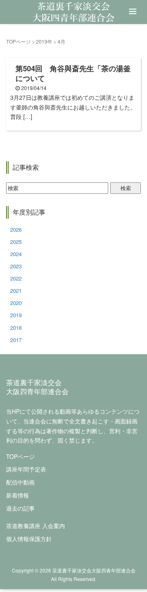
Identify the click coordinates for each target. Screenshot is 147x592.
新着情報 (17, 495)
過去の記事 (20, 508)
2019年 (44, 41)
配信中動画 (20, 482)
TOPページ (18, 41)
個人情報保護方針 (29, 539)
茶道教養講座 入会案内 (35, 526)
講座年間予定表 (26, 469)
